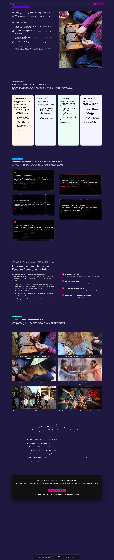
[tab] (57, 439)
